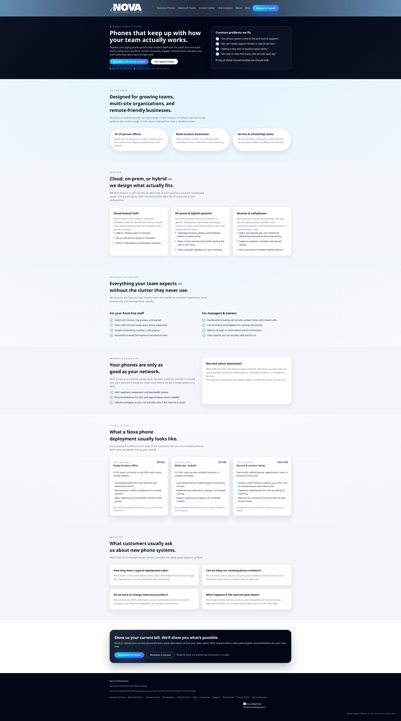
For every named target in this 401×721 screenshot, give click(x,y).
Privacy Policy (243, 697)
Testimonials (228, 697)
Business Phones (166, 7)
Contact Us (205, 697)
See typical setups (164, 61)
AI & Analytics (225, 7)
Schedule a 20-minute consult (129, 61)
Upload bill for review (129, 655)
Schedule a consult (160, 655)
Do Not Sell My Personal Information (382, 714)
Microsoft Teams (187, 7)
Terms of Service (259, 697)
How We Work (183, 697)
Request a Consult (266, 8)
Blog (247, 7)
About (239, 7)
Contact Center (207, 7)
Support (216, 697)
